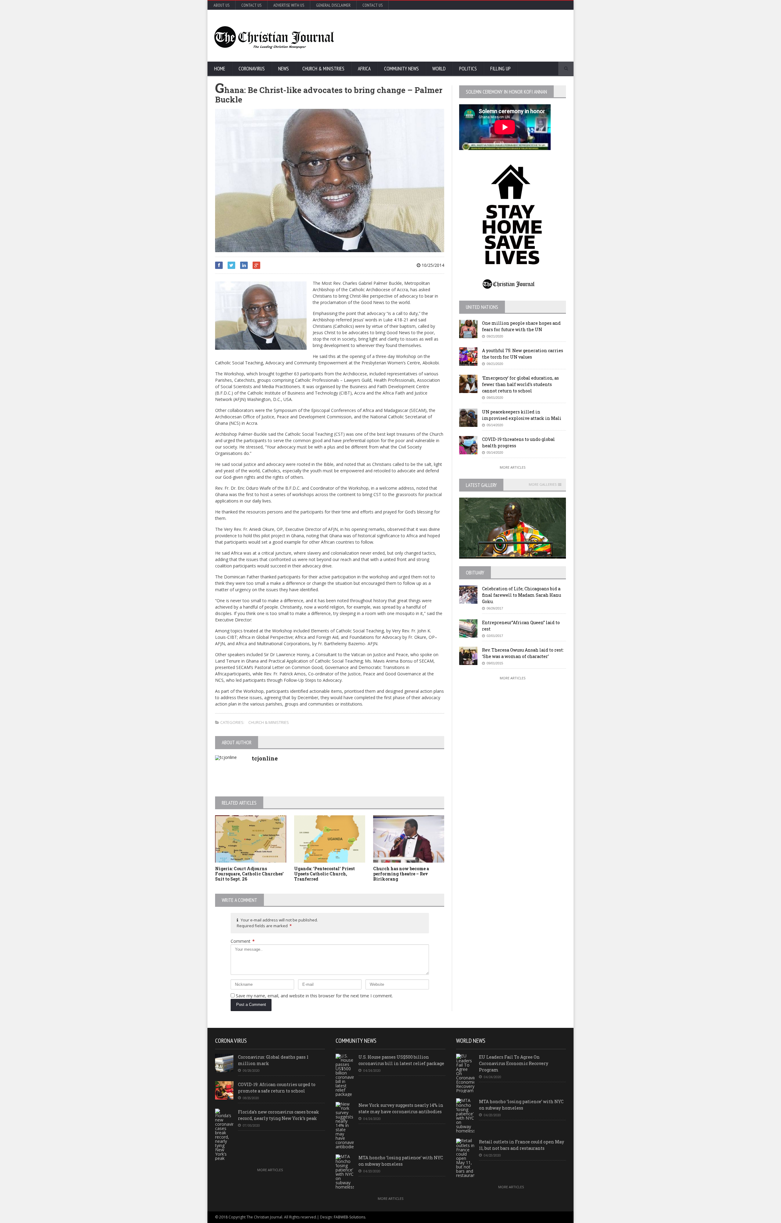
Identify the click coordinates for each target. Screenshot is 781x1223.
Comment (243, 941)
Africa (364, 68)
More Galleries (542, 484)
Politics (468, 68)
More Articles (512, 467)
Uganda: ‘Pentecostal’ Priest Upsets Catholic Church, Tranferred (324, 874)
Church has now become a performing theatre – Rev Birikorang (401, 874)
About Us (221, 5)
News (283, 68)
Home (219, 68)
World (439, 68)
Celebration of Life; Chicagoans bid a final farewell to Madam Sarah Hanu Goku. (521, 595)
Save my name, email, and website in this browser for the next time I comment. (314, 996)
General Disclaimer (333, 5)
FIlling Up (500, 68)
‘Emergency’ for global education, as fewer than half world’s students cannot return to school (520, 384)
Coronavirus (252, 68)
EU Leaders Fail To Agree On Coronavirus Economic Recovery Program (513, 1063)
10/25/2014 (432, 265)
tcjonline (265, 758)
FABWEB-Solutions (349, 1217)
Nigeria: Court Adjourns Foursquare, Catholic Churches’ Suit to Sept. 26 (249, 874)
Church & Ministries (323, 68)
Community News (401, 68)
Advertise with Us (288, 5)
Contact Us (251, 5)
